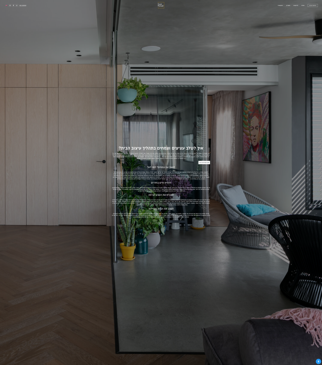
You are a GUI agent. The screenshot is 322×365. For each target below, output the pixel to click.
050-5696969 (22, 5)
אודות (302, 5)
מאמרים (288, 5)
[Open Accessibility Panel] (318, 361)
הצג (200, 162)
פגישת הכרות (312, 5)
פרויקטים (295, 5)
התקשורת (280, 5)
